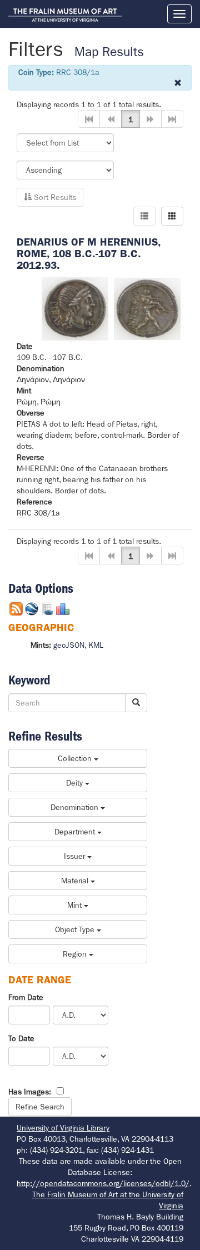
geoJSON (68, 645)
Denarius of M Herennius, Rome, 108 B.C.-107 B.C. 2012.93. (89, 254)
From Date (25, 997)
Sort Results (54, 197)
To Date (21, 1038)
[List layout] (144, 216)
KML (95, 645)
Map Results (109, 51)
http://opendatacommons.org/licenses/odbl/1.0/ (103, 1183)
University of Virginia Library (63, 1128)
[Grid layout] (172, 216)
